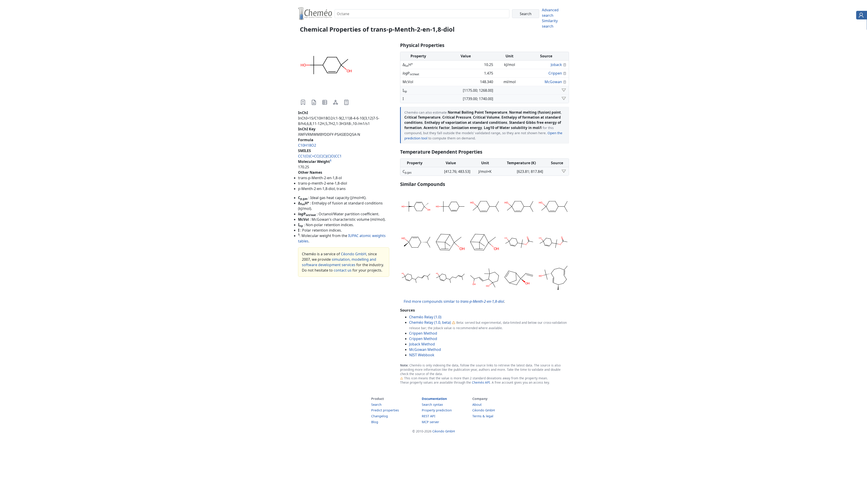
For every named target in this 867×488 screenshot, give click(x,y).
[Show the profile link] (860, 16)
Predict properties (385, 410)
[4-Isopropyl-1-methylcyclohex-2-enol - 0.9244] (519, 207)
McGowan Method (425, 349)
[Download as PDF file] (314, 102)
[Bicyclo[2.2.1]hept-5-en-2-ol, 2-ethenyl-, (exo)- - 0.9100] (519, 278)
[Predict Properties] (346, 102)
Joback (556, 64)
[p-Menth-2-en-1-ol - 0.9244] (484, 207)
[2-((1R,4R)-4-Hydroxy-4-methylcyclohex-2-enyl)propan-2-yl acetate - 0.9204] (519, 242)
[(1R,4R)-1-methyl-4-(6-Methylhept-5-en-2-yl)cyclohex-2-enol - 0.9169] (450, 278)
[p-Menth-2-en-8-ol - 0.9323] (450, 207)
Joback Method (422, 344)
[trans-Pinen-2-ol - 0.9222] (450, 242)
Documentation (434, 398)
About (477, 404)
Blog (374, 422)
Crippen (555, 73)
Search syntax (432, 404)
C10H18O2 (307, 145)
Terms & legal (482, 416)
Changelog (379, 416)
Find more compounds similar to (454, 301)
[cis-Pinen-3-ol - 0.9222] (484, 242)
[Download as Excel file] (325, 102)
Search (376, 404)
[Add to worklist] (303, 102)
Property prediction (437, 410)
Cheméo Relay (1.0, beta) (430, 322)
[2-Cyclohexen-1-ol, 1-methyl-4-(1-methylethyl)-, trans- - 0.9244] (553, 207)
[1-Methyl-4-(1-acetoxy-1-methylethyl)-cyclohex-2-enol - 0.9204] (553, 242)
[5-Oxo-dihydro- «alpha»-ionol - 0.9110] (484, 278)
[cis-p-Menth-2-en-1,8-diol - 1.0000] (416, 207)
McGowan (553, 81)
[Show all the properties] (563, 90)
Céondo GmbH (353, 253)
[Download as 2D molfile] (335, 102)
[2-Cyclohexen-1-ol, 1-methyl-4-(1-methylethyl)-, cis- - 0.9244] (416, 242)
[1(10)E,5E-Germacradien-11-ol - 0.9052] (553, 278)
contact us (343, 270)
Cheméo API (481, 382)
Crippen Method (423, 333)
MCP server (430, 422)
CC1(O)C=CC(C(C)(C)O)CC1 (320, 156)
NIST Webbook (421, 354)
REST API (428, 416)
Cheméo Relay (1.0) (425, 316)
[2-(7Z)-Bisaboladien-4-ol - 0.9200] (416, 278)
